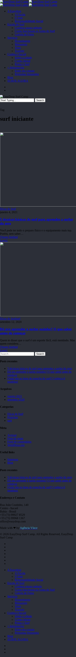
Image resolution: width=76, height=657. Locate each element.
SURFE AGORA (17, 639)
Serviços (12, 596)
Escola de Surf (15, 583)
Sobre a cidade (23, 616)
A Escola (20, 573)
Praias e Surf (22, 622)
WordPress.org (16, 445)
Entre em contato (24, 629)
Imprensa (12, 459)
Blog (10, 462)
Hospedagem (22, 599)
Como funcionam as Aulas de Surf (35, 589)
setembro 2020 (16, 399)
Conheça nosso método (28, 586)
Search (40, 100)
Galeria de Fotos (24, 593)
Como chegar (22, 619)
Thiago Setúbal (9, 237)
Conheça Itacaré (16, 612)
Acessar (12, 435)
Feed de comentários (19, 441)
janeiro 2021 (14, 396)
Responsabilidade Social (29, 579)
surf (18, 318)
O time (19, 576)
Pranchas (12, 417)
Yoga (18, 606)
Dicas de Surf (8, 208)
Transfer (19, 609)
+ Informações (15, 626)
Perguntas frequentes (27, 632)
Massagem (21, 603)
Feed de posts (15, 438)
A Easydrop (14, 569)
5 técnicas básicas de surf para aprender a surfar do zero (39, 368)
